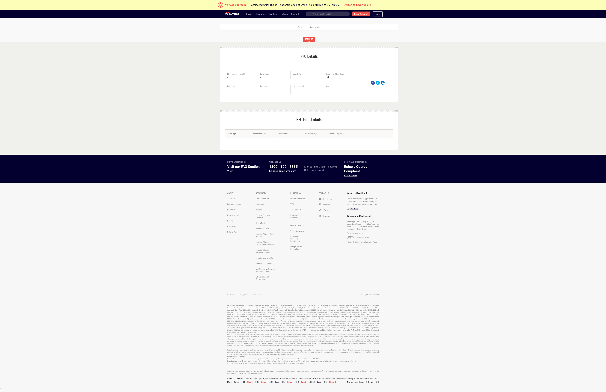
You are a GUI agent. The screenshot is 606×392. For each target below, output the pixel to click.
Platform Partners (294, 216)
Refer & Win (232, 232)
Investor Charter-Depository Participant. (265, 243)
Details (300, 27)
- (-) (327, 77)
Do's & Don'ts (261, 223)
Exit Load (263, 86)
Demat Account (262, 199)
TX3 (292, 204)
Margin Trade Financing (296, 248)
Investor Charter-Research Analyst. (263, 251)
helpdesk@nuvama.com (282, 170)
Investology (260, 204)
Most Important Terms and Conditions (265, 270)
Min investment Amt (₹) (236, 74)
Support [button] (295, 14)
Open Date (297, 74)
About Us (231, 199)
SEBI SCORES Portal (362, 238)
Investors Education (264, 263)
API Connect (295, 210)
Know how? (350, 175)
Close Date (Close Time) (335, 74)
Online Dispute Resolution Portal (366, 242)
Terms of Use (257, 295)
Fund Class (264, 74)
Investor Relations (234, 204)
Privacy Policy (243, 295)
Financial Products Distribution (295, 238)
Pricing (230, 221)
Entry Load (231, 86)
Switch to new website (357, 4)
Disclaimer (230, 295)
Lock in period (298, 86)
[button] (378, 14)
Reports (259, 210)
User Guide (231, 226)
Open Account (361, 14)
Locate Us (231, 210)
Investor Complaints (264, 258)
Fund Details (315, 27)
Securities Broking (298, 231)
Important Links (262, 229)
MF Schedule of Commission (262, 278)
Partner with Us (233, 215)
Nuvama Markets (297, 199)
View (230, 170)
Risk (327, 86)
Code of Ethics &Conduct (263, 216)
